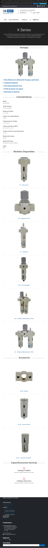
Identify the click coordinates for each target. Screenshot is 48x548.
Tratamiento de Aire (9, 508)
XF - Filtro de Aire (24, 185)
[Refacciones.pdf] (24, 479)
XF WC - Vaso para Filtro (24, 424)
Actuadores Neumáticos (9, 512)
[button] (30, 20)
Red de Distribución (9, 504)
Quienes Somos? (8, 503)
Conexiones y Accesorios (10, 513)
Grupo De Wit (7, 506)
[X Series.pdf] (24, 468)
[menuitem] (5, 20)
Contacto (5, 518)
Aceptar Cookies (36, 3)
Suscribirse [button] (42, 545)
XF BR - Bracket (24, 391)
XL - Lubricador (24, 251)
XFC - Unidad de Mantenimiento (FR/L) (24, 318)
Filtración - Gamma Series (10, 509)
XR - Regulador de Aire (24, 218)
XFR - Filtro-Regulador (24, 285)
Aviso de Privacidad (43, 3)
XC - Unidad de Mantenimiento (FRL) (24, 352)
